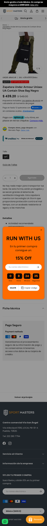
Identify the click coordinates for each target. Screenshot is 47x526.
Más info (34, 5)
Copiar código (30, 288)
